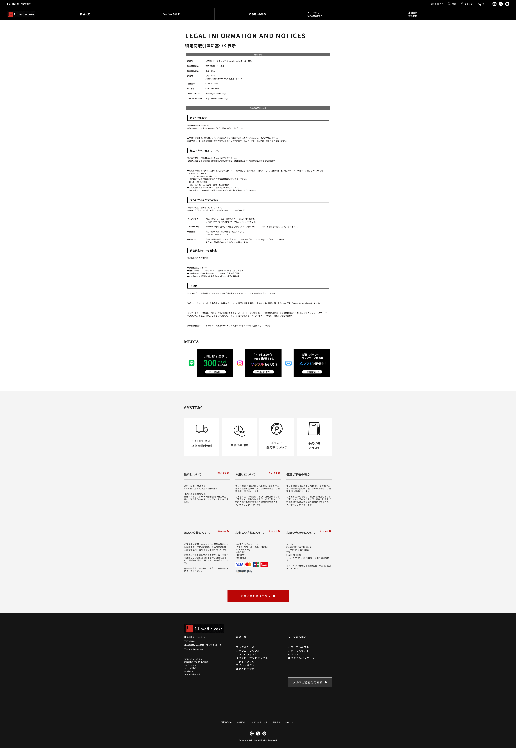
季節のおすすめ (245, 669)
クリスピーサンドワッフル (252, 658)
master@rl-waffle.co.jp (298, 546)
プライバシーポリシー (194, 659)
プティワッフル (245, 661)
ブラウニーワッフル (248, 650)
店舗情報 (241, 722)
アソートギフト (245, 665)
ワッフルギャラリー (193, 674)
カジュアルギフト (298, 647)
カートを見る (190, 668)
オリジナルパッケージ (301, 658)
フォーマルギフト (298, 650)
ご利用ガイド (226, 722)
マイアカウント (191, 665)
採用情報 (277, 722)
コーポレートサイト (259, 722)
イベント (293, 654)
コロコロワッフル (246, 654)
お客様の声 (189, 671)
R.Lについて (290, 722)
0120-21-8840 (293, 555)
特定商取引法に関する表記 (196, 662)
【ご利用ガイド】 (202, 210)
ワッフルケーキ (245, 647)
